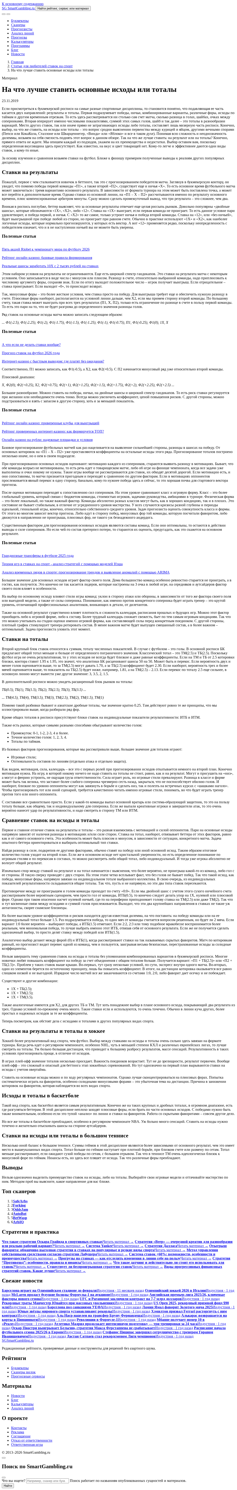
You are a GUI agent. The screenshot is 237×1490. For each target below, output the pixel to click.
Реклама (17, 1432)
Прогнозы (19, 37)
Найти (8, 1485)
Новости (18, 54)
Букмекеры (20, 21)
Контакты (19, 1428)
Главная (17, 62)
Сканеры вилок (23, 1372)
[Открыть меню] (8, 14)
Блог (15, 50)
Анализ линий (22, 33)
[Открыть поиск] (4, 14)
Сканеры (18, 25)
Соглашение (21, 1436)
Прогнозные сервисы (28, 1376)
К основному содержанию (23, 4)
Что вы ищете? (13, 1481)
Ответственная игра (27, 1445)
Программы (20, 46)
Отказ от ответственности (31, 1440)
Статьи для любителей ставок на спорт (42, 66)
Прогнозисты (21, 29)
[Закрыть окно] (4, 1458)
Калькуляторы (22, 41)
